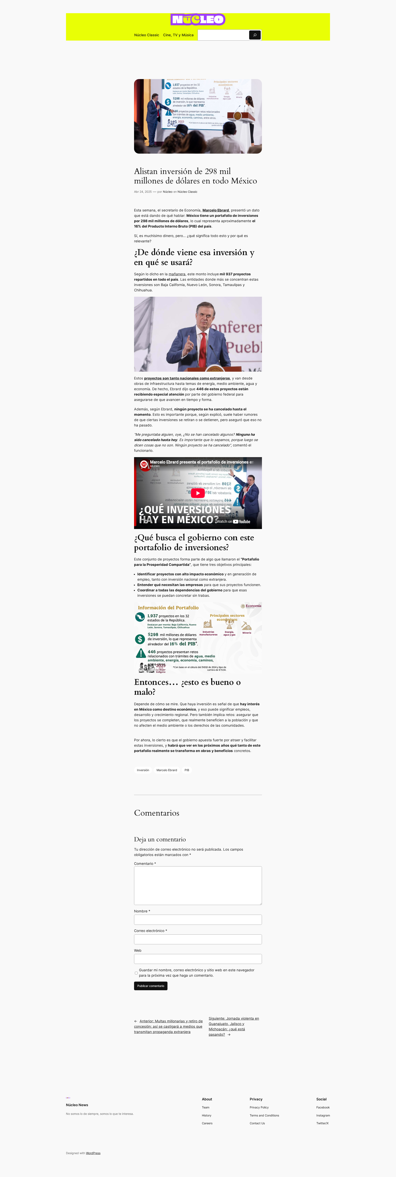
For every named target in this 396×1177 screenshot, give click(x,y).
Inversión (143, 770)
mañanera (177, 274)
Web (137, 950)
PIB (187, 770)
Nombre (142, 911)
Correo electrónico (150, 931)
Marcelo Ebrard (167, 770)
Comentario (145, 864)
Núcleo (167, 191)
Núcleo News (77, 1105)
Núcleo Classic (187, 191)
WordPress (93, 1153)
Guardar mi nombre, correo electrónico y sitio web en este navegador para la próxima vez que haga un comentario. (196, 972)
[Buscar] (255, 34)
